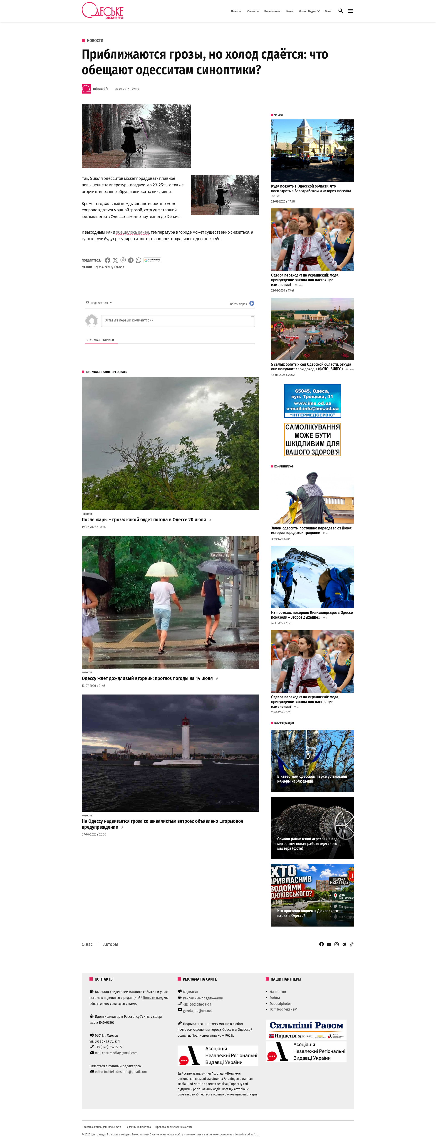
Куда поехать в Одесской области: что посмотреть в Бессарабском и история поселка (311, 188)
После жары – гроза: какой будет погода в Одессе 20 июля (144, 520)
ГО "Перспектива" (283, 1009)
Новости (236, 11)
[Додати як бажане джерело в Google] (152, 260)
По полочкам (272, 11)
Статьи (251, 11)
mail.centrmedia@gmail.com (116, 1053)
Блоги (290, 11)
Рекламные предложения (203, 998)
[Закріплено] (350, 11)
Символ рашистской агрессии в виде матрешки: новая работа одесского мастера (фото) (308, 844)
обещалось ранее (132, 232)
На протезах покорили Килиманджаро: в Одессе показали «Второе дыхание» (312, 615)
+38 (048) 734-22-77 (108, 1047)
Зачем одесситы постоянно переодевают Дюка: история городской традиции (311, 530)
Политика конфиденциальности (101, 1127)
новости (119, 267)
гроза (99, 267)
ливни (108, 267)
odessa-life (100, 89)
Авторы (110, 944)
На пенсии (278, 992)
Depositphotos (280, 1003)
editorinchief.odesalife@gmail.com (121, 1072)
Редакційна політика (138, 1127)
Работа (275, 998)
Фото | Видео (307, 11)
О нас (328, 11)
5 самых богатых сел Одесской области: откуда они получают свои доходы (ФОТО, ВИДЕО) (311, 367)
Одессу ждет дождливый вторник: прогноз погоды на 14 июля (147, 678)
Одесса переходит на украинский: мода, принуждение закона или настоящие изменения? (305, 280)
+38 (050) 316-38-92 (197, 1004)
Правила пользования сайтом (173, 1127)
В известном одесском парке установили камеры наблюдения (312, 779)
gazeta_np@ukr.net (197, 1011)
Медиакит (190, 992)
